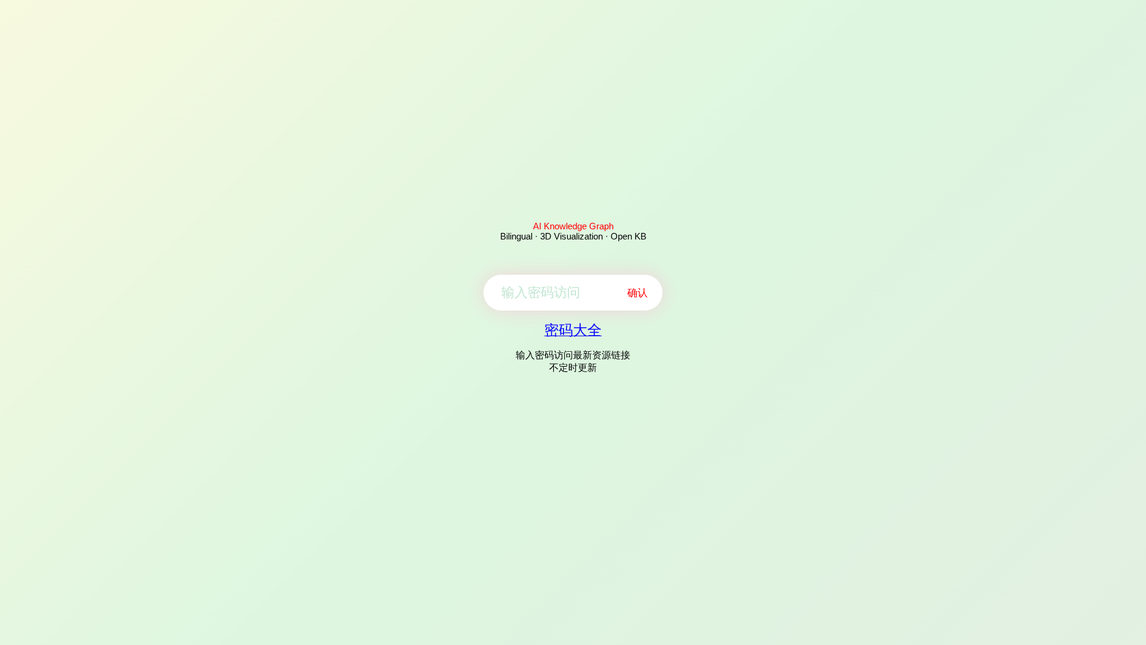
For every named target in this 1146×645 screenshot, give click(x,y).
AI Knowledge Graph (573, 226)
